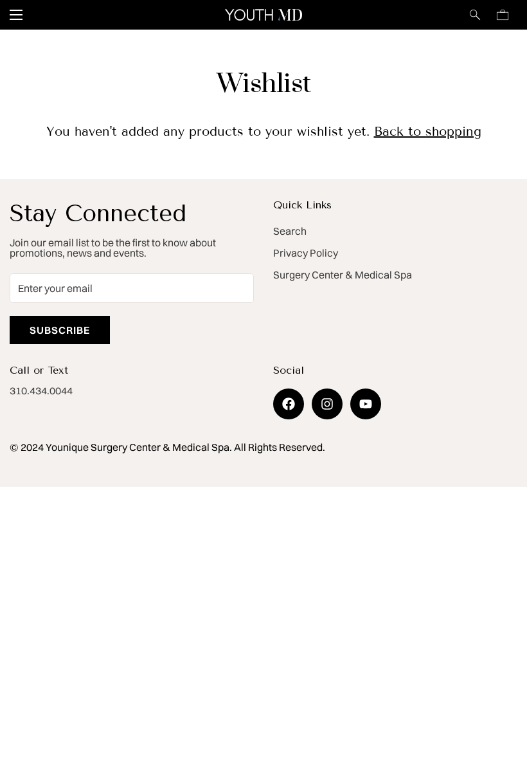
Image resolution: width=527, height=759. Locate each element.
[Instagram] (327, 404)
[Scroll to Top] (502, 689)
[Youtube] (365, 404)
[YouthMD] (263, 14)
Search (290, 230)
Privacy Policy (305, 252)
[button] (502, 15)
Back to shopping (427, 131)
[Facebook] (288, 404)
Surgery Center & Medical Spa (342, 274)
